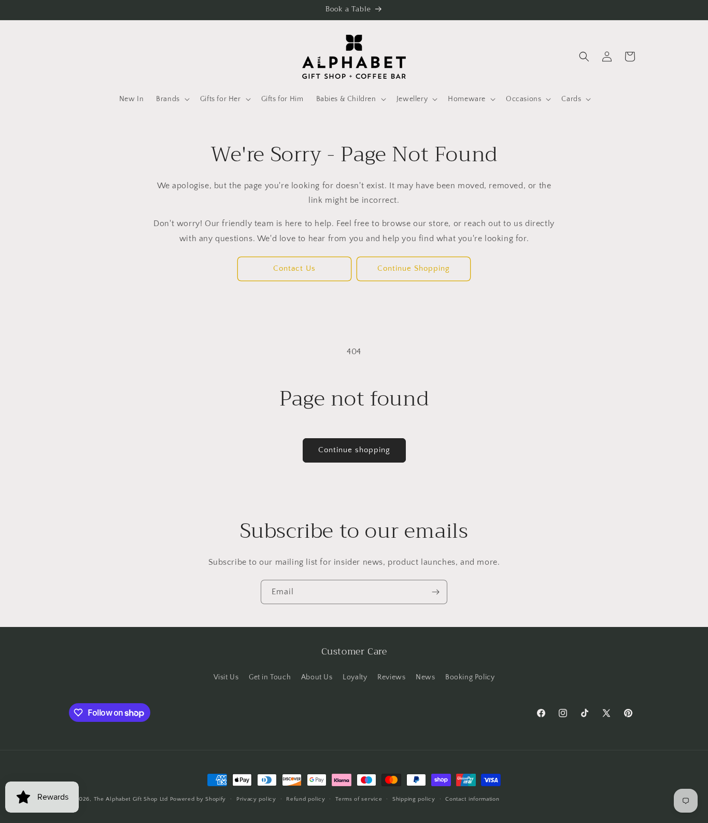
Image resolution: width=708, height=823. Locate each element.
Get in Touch (270, 677)
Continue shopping (354, 449)
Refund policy (305, 799)
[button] (172, 99)
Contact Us (294, 268)
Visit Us (226, 677)
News (425, 677)
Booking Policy (469, 677)
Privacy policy (256, 799)
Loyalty (355, 677)
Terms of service (358, 799)
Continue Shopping (413, 268)
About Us (317, 677)
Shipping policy (413, 799)
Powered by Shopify (198, 799)
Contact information (472, 799)
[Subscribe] (435, 592)
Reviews (391, 677)
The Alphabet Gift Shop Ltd (131, 799)
